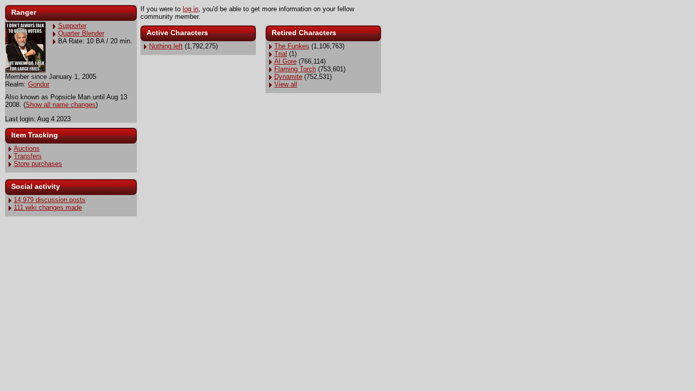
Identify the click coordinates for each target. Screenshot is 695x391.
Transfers (28, 156)
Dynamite (288, 76)
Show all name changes (60, 104)
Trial (280, 54)
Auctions (27, 148)
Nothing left (166, 46)
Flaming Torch (295, 69)
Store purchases (38, 163)
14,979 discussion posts (49, 200)
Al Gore (285, 61)
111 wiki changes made (48, 207)
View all (285, 84)
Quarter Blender (81, 33)
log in (190, 9)
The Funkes (291, 46)
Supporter (72, 26)
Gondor (38, 84)
